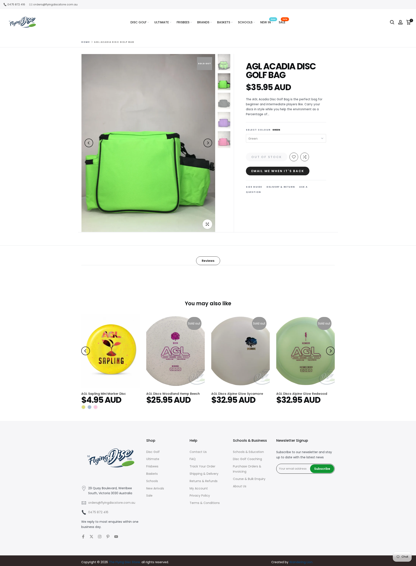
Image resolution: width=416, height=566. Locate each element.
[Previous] (88, 143)
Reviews (208, 260)
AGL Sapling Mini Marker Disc (103, 394)
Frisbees (152, 466)
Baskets (152, 474)
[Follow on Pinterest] (108, 536)
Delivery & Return (280, 187)
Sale (149, 495)
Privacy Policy (200, 495)
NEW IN (267, 22)
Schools (152, 481)
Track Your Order (202, 466)
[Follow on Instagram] (100, 536)
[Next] (207, 143)
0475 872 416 (16, 4)
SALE (283, 22)
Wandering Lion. (301, 562)
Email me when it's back (277, 171)
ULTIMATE (161, 22)
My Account (199, 488)
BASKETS (223, 22)
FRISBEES (183, 22)
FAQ (193, 459)
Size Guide (254, 187)
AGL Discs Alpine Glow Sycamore (237, 394)
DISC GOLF (138, 22)
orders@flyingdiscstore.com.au (55, 4)
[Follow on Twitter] (91, 536)
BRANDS (203, 22)
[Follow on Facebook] (83, 536)
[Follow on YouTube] (116, 536)
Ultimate (152, 459)
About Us (239, 486)
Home (85, 42)
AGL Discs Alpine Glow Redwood (301, 394)
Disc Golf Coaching (247, 459)
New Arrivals (155, 488)
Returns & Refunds (204, 481)
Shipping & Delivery (204, 474)
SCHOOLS (245, 22)
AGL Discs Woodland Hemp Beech (173, 394)
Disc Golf (153, 452)
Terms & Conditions (205, 503)
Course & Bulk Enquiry (249, 479)
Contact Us (198, 452)
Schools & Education (248, 452)
